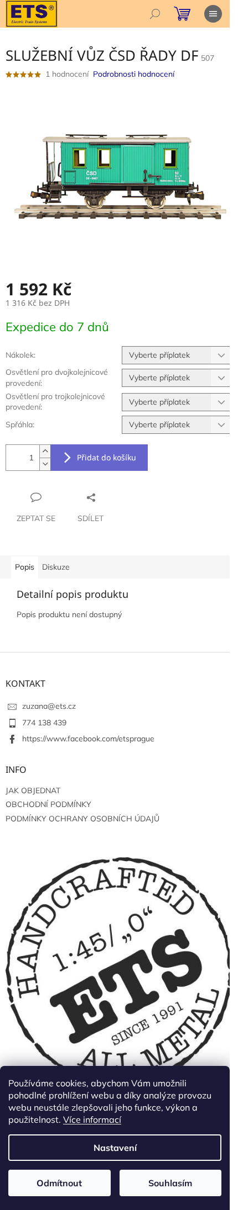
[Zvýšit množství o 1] (44, 451)
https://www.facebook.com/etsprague (88, 739)
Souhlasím (170, 1182)
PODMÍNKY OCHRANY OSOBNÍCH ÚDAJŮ (82, 819)
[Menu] (213, 14)
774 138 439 (44, 723)
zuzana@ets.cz (49, 706)
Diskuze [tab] (56, 567)
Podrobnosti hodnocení (133, 74)
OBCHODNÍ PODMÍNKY (48, 804)
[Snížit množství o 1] (44, 464)
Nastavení (115, 1147)
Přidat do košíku (106, 457)
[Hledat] (155, 14)
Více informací (92, 1119)
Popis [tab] (24, 567)
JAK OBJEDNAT (33, 790)
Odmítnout (59, 1182)
